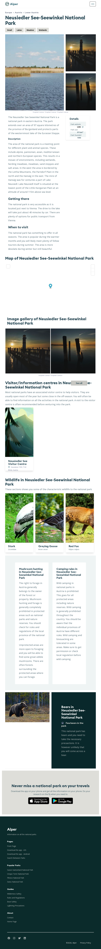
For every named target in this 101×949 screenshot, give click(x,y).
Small (9, 30)
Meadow (30, 30)
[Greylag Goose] (49, 518)
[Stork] (19, 518)
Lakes (19, 30)
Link (79, 127)
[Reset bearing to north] (93, 273)
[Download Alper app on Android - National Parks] (62, 798)
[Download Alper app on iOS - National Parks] (39, 798)
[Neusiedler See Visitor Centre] (19, 432)
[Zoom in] (93, 266)
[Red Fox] (80, 518)
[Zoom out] (93, 270)
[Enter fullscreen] (8, 266)
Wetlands (43, 30)
